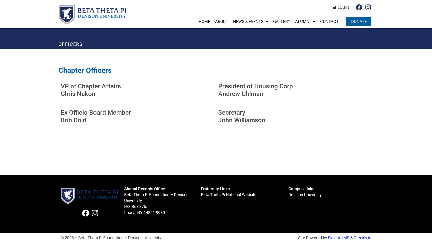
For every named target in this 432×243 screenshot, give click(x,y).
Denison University (305, 194)
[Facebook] (359, 7)
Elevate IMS (338, 238)
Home (204, 21)
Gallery (281, 21)
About (221, 21)
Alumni (302, 21)
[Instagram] (368, 7)
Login (343, 7)
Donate (359, 21)
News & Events (248, 21)
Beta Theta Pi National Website (228, 194)
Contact (329, 21)
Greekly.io (362, 238)
